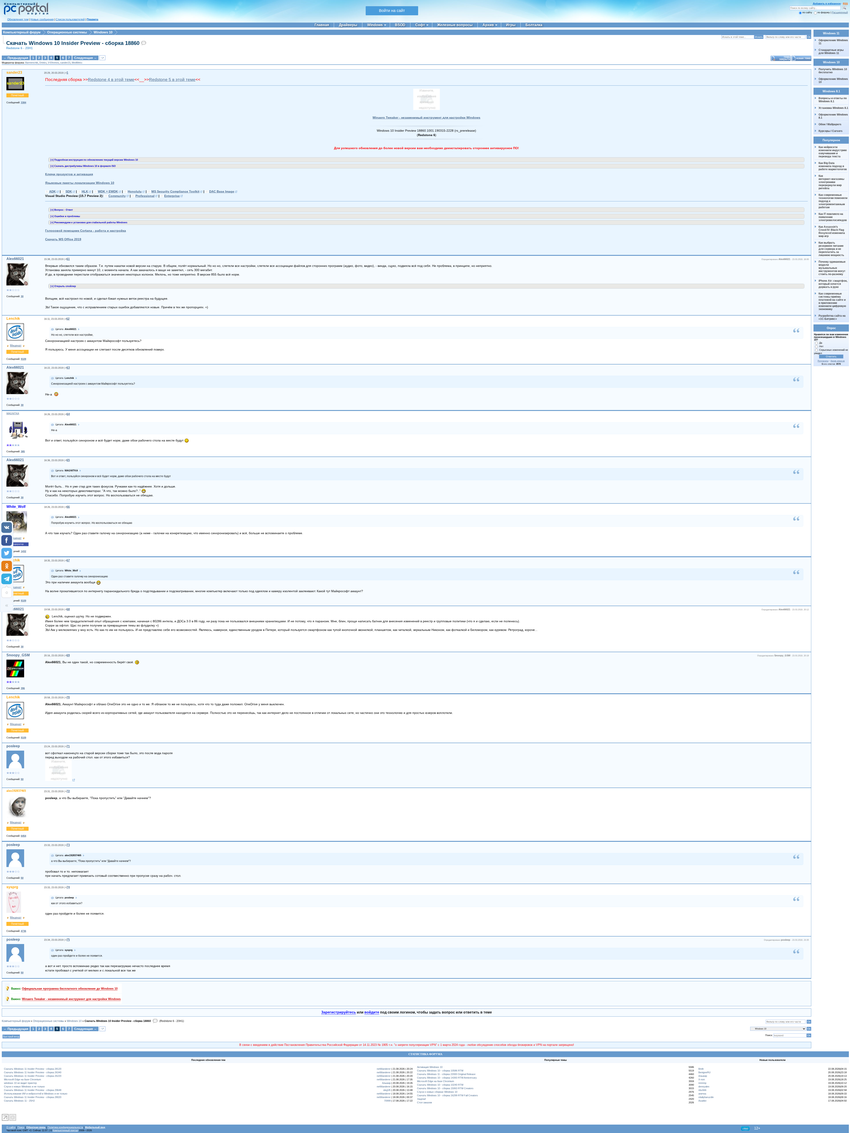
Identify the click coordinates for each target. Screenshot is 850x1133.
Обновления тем (17, 19)
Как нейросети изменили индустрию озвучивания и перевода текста (833, 152)
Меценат (15, 345)
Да (820, 342)
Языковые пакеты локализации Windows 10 (79, 183)
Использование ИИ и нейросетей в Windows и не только (35, 1093)
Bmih (701, 1068)
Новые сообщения (42, 19)
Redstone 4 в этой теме (111, 79)
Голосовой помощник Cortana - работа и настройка (85, 230)
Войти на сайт (392, 10)
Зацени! (421, 1099)
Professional (145, 196)
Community (117, 196)
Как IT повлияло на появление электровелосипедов (833, 217)
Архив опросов (838, 361)
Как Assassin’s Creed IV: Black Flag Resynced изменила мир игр (832, 231)
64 (68, 414)
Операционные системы (67, 32)
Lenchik (13, 318)
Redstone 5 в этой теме (172, 79)
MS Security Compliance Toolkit (175, 191)
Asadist (702, 1100)
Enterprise (172, 196)
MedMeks (77, 62)
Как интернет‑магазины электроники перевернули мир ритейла (832, 182)
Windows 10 (103, 32)
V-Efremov (53, 62)
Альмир (386, 1083)
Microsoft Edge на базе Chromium (22, 1079)
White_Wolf (15, 507)
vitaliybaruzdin (706, 1097)
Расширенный (840, 12)
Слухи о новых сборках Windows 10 (437, 1092)
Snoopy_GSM (18, 655)
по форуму (824, 12)
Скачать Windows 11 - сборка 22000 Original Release (446, 1074)
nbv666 (702, 1090)
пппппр (702, 1083)
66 (68, 507)
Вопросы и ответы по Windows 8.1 (833, 100)
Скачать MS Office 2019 (63, 239)
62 (68, 318)
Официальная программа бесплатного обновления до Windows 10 (70, 988)
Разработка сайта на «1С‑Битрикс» (832, 317)
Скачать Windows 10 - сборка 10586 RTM (440, 1070)
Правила (92, 19)
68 (68, 609)
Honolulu (135, 191)
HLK (85, 191)
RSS (845, 3)
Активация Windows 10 (429, 1067)
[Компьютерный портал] (25, 14)
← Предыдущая (16, 58)
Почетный (17, 95)
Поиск (20, 1127)
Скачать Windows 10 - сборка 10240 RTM (440, 1084)
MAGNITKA (12, 413)
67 (68, 560)
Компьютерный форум (22, 32)
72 (68, 791)
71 (68, 746)
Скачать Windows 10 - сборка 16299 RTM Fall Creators (447, 1095)
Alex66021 (15, 259)
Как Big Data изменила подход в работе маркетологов (833, 166)
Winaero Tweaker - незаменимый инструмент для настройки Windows (426, 117)
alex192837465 (16, 790)
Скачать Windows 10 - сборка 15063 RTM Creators (445, 1088)
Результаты (823, 361)
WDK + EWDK (108, 191)
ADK (52, 191)
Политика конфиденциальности (65, 1127)
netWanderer (384, 1068)
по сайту (807, 12)
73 (68, 845)
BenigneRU (704, 1072)
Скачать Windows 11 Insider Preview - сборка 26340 (32, 1072)
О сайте (10, 1127)
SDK (69, 191)
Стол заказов (424, 1102)
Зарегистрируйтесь (338, 1012)
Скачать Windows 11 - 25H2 (19, 1100)
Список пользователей (70, 19)
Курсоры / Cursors (830, 131)
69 (68, 655)
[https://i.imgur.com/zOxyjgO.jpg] (60, 780)
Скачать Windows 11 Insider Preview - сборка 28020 (32, 1097)
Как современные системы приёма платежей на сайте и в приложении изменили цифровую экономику (833, 301)
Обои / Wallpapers (830, 124)
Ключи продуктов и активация (69, 174)
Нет (821, 346)
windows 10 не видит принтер (20, 1083)
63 (68, 367)
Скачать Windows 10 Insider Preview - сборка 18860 (72, 43)
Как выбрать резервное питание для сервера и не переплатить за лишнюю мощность (831, 249)
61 (68, 259)
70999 (387, 1100)
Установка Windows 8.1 (833, 108)
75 (68, 939)
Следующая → (85, 58)
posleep (13, 746)
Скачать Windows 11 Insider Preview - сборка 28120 (32, 1068)
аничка (702, 1093)
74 (68, 887)
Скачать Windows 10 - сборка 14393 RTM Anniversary (447, 1077)
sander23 (65, 62)
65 (68, 460)
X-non (701, 1079)
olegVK (387, 1090)
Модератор (18, 544)
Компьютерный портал (65, 1130)
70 (68, 697)
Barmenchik (31, 62)
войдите (371, 1012)
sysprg (12, 887)
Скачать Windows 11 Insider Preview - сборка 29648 (32, 1090)
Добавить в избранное (827, 3)
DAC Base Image (221, 191)
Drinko (42, 62)
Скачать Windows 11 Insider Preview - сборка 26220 (32, 1076)
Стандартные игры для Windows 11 (831, 51)
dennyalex (703, 1086)
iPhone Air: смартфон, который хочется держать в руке (833, 284)
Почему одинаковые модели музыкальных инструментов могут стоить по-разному (832, 268)
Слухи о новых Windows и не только (24, 1086)
